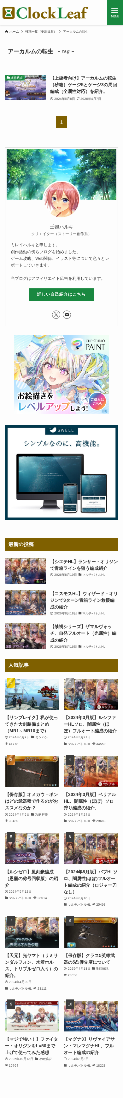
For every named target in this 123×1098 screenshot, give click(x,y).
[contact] (67, 315)
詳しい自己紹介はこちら (61, 294)
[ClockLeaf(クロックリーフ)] (45, 12)
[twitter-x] (56, 315)
